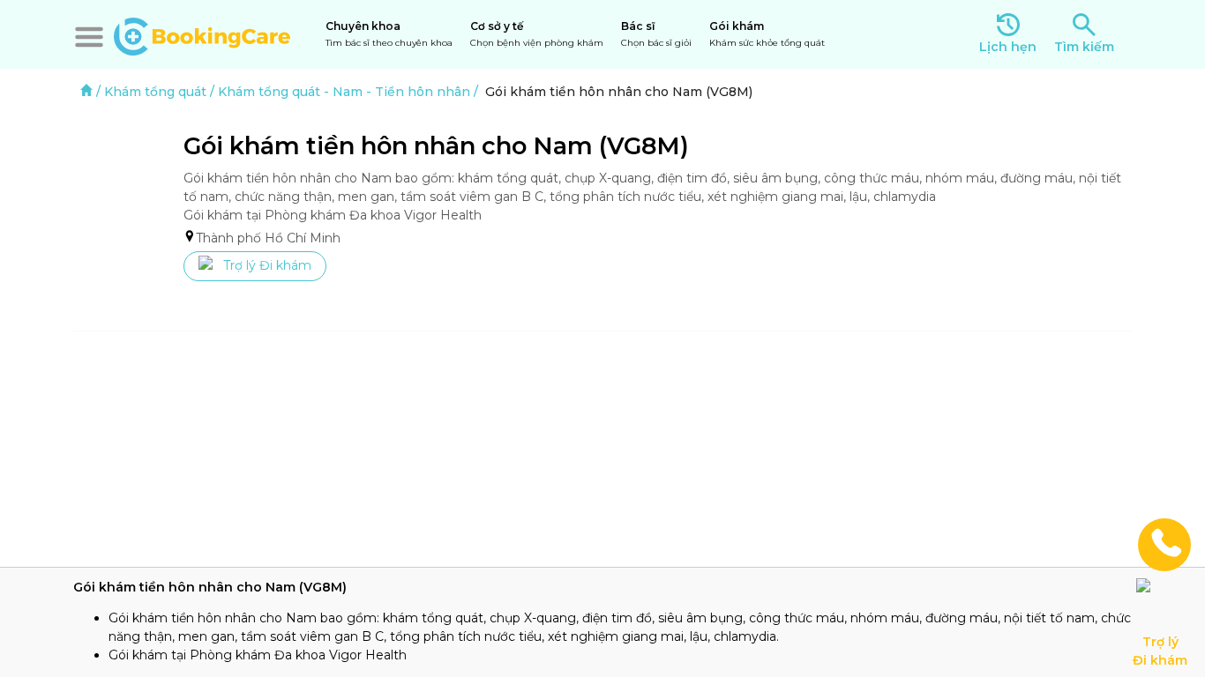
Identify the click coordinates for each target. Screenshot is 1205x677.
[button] (89, 37)
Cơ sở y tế (536, 33)
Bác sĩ (656, 33)
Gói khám (767, 33)
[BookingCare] (202, 34)
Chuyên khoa (389, 33)
